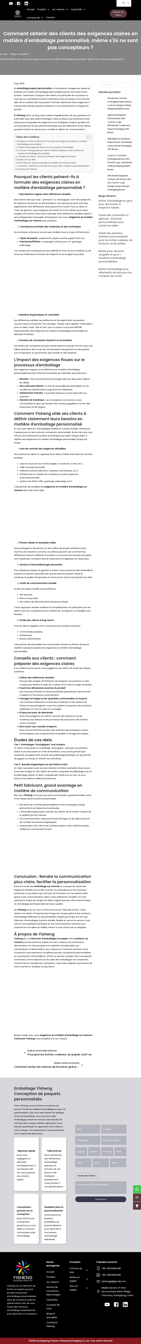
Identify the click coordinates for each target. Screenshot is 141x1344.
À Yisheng (19, 115)
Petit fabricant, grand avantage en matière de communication (47, 163)
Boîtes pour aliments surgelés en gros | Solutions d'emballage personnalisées (112, 256)
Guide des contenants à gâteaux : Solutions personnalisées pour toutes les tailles (113, 220)
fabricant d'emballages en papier (49, 938)
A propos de (33, 17)
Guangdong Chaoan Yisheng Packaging (58, 1340)
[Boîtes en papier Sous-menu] (87, 1279)
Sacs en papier (74, 1287)
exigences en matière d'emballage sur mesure (66, 1035)
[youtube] (107, 1304)
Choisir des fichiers (86, 1176)
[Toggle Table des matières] (87, 137)
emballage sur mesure (46, 886)
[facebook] (116, 1304)
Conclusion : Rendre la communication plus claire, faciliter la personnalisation (53, 166)
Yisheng (27, 795)
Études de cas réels (26, 159)
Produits (41, 9)
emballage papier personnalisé (34, 88)
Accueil (30, 9)
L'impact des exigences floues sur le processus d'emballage (45, 147)
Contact (50, 17)
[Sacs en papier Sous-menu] (87, 1288)
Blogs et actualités (20, 54)
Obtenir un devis (118, 13)
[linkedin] (125, 1304)
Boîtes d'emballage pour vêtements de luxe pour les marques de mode (115, 272)
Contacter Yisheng (24, 1038)
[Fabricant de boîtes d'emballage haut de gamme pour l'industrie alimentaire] (17, 13)
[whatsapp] (137, 1189)
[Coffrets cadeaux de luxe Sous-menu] (87, 1270)
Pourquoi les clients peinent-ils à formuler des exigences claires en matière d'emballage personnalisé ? (52, 143)
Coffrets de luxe (76, 1270)
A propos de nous (53, 1306)
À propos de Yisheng (27, 169)
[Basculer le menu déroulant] (48, 9)
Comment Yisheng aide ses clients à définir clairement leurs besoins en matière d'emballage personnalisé (50, 152)
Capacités (76, 9)
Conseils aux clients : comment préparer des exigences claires (47, 156)
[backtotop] (137, 1206)
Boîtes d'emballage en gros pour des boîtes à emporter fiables (115, 204)
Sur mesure (58, 9)
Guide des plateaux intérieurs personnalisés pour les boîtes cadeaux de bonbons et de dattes (115, 238)
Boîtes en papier (75, 1279)
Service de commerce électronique (53, 1291)
